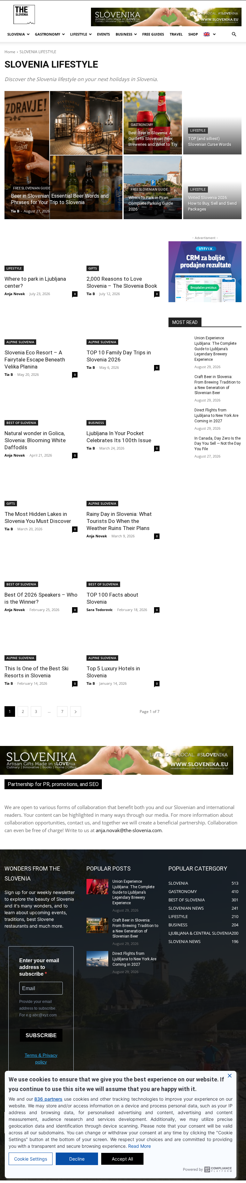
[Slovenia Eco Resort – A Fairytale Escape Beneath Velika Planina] (41, 326)
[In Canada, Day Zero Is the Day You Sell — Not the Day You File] (179, 443)
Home (9, 51)
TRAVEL (176, 34)
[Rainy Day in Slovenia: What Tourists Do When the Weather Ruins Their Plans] (123, 488)
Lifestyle (78, 34)
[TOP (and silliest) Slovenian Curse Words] (212, 122)
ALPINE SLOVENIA (20, 342)
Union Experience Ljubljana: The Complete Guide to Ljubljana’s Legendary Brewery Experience (215, 349)
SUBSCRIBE (41, 1035)
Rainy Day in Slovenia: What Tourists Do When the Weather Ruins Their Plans (119, 521)
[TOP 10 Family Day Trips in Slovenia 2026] (123, 326)
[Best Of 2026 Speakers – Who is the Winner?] (41, 568)
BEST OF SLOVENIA (21, 422)
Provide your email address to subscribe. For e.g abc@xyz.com (38, 1008)
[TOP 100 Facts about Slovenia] (123, 568)
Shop (193, 34)
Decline (77, 1159)
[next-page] (75, 711)
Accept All (122, 1159)
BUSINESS (96, 422)
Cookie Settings (30, 1159)
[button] (234, 34)
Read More (139, 1146)
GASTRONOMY (142, 125)
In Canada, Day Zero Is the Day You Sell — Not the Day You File (217, 443)
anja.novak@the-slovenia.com (129, 830)
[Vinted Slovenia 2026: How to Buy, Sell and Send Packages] (212, 187)
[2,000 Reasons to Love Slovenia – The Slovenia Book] (123, 253)
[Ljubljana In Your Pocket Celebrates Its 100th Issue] (123, 407)
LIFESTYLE (198, 130)
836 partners (48, 1099)
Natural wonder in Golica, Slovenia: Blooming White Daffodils (35, 440)
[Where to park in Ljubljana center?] (41, 253)
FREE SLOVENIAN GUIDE (31, 188)
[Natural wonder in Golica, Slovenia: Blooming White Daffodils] (41, 407)
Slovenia (16, 34)
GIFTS (92, 268)
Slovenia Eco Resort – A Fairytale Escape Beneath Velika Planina (34, 359)
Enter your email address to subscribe (39, 967)
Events (103, 34)
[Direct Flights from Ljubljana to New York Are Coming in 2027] (179, 415)
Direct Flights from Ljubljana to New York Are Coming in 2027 (216, 415)
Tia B (90, 293)
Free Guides (153, 34)
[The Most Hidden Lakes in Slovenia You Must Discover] (41, 488)
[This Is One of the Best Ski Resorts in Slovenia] (41, 642)
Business (124, 34)
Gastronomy (47, 34)
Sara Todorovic (99, 609)
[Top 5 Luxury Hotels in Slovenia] (123, 642)
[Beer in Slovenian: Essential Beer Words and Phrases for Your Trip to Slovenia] (63, 155)
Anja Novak (14, 293)
